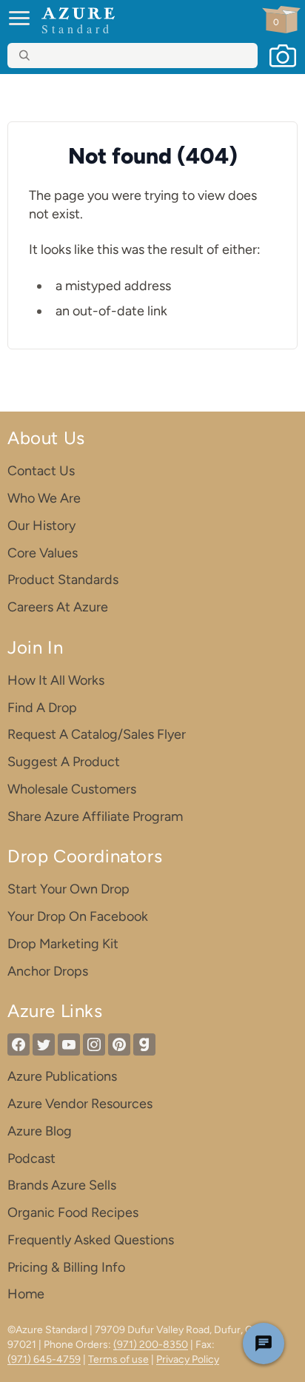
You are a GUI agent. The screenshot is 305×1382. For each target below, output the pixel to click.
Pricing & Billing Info (66, 1267)
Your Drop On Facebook (77, 916)
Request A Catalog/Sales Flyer (96, 734)
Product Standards (62, 579)
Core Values (42, 553)
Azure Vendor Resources (79, 1104)
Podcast (31, 1158)
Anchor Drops (47, 971)
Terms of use (118, 1359)
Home (25, 1294)
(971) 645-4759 (44, 1359)
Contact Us (41, 471)
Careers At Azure (57, 607)
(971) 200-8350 (150, 1344)
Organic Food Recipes (72, 1212)
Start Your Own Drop (68, 889)
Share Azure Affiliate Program (95, 816)
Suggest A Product (63, 762)
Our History (41, 525)
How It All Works (55, 680)
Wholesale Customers (71, 789)
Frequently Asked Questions (90, 1240)
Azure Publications (62, 1076)
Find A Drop (42, 708)
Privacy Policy (187, 1359)
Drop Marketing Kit (62, 944)
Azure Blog (39, 1131)
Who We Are (44, 498)
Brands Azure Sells (61, 1185)
